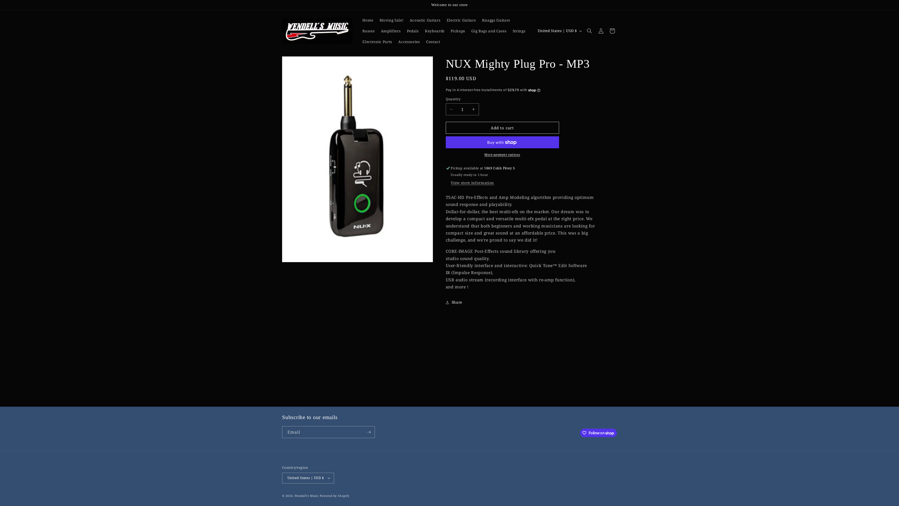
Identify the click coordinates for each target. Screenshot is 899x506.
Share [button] (457, 302)
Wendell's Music (307, 496)
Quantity (453, 99)
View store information (472, 182)
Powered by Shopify (335, 496)
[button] (589, 31)
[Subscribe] (369, 432)
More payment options (502, 155)
